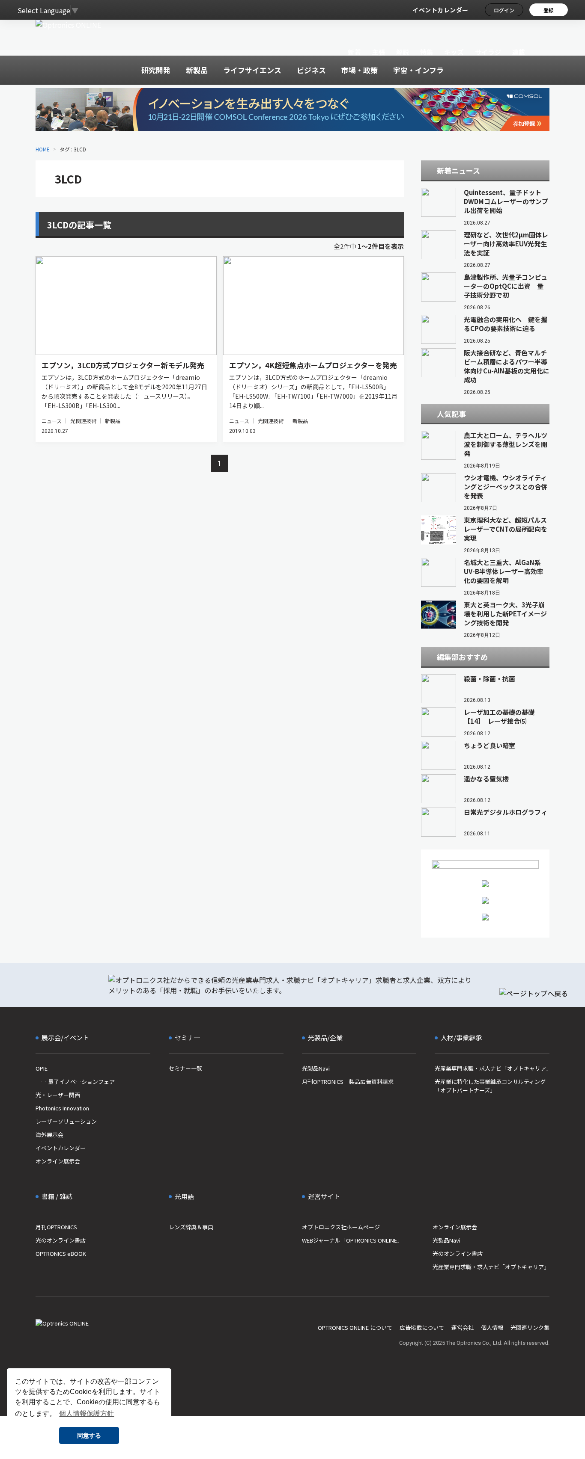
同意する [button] (89, 1435)
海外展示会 (49, 1135)
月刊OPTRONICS (56, 1227)
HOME (43, 149)
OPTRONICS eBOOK (61, 1253)
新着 (354, 51)
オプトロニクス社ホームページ (341, 1227)
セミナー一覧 (185, 1068)
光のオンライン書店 (61, 1240)
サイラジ (488, 51)
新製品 (112, 420)
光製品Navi (316, 1068)
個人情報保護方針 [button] (86, 1413)
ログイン (504, 10)
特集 (426, 51)
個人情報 (492, 1327)
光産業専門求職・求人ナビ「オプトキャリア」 (492, 1068)
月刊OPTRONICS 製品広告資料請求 (348, 1081)
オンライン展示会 (58, 1161)
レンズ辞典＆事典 (191, 1227)
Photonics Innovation (62, 1108)
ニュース (52, 420)
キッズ (454, 51)
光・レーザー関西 (58, 1095)
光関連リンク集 (529, 1327)
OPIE (42, 1068)
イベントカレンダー (440, 10)
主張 (378, 51)
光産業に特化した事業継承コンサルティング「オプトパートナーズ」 (490, 1085)
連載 (518, 51)
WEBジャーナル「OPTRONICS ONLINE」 (352, 1240)
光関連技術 (83, 420)
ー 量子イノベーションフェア (75, 1081)
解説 (402, 51)
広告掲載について (422, 1327)
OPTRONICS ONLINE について (355, 1327)
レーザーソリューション (66, 1121)
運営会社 (462, 1327)
